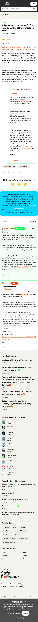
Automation (5, 397)
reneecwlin (10, 472)
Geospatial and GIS (21, 531)
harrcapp (9, 438)
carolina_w (10, 426)
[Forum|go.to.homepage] (7, 3)
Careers (31, 584)
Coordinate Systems (9, 166)
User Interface (23, 166)
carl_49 (9, 461)
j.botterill (9, 443)
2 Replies (4, 502)
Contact (3, 586)
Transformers (5, 373)
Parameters (18, 535)
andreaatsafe (8, 228)
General (5, 14)
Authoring (4, 409)
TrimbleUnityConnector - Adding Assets (14, 499)
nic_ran (6, 39)
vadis (8, 421)
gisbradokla (10, 449)
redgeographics (11, 455)
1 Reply (3, 489)
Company (4, 584)
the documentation (25, 148)
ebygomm (10, 466)
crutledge (10, 432)
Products (13, 584)
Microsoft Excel (23, 538)
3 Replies (4, 495)
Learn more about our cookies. (21, 609)
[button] (2, 4)
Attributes (6, 527)
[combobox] (19, 9)
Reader (23, 527)
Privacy (21, 586)
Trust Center (13, 586)
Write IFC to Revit (7, 493)
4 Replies (4, 517)
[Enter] (3, 9)
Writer (15, 527)
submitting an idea (24, 101)
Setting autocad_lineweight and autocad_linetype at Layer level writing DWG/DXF (16, 403)
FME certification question (9, 506)
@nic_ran (14, 93)
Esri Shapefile (7, 535)
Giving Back (22, 584)
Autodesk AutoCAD (9, 542)
